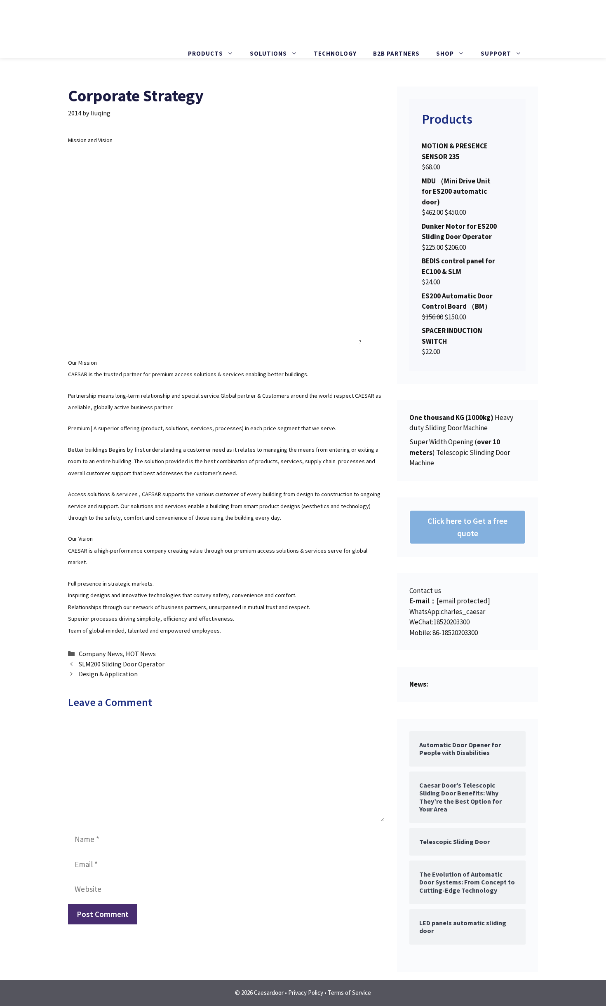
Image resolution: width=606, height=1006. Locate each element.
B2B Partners (396, 53)
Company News (101, 654)
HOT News (141, 654)
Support (496, 53)
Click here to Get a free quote (467, 527)
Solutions (268, 53)
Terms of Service (349, 993)
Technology (335, 53)
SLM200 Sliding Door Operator (121, 664)
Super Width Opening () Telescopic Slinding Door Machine (459, 452)
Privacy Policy (305, 993)
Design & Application (108, 674)
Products (205, 53)
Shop (445, 53)
